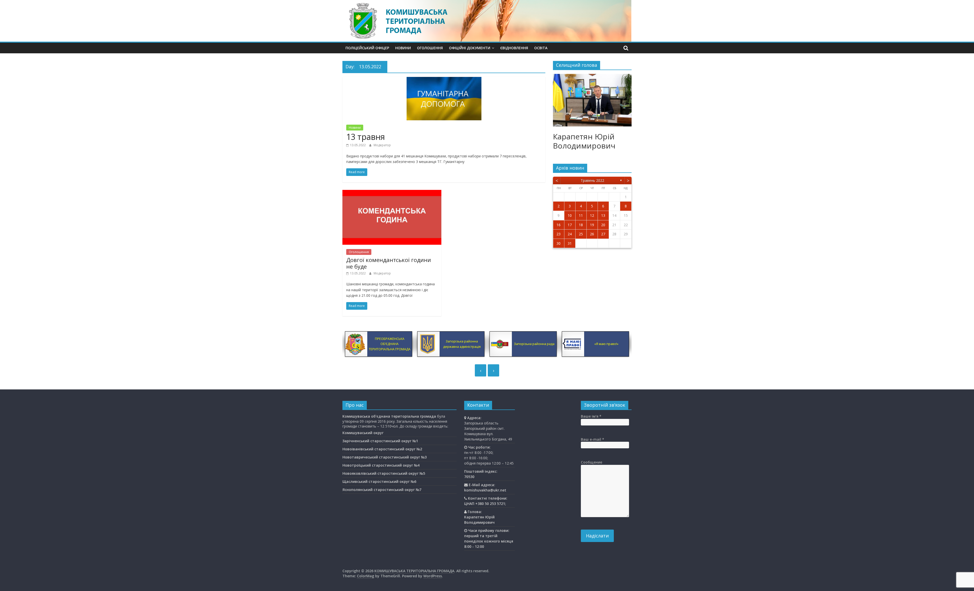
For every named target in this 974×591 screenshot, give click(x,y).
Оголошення (430, 47)
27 (603, 234)
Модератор (382, 145)
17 (570, 224)
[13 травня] (444, 80)
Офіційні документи (469, 47)
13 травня (365, 136)
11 (581, 215)
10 (570, 215)
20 (603, 224)
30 (558, 243)
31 (570, 243)
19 (592, 224)
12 (592, 215)
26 (592, 234)
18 (581, 224)
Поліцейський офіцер (367, 47)
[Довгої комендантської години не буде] (391, 193)
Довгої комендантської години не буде (388, 263)
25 (581, 234)
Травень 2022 (592, 180)
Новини (403, 47)
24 (570, 234)
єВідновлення (514, 47)
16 (558, 224)
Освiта (540, 47)
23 (558, 234)
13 (603, 215)
